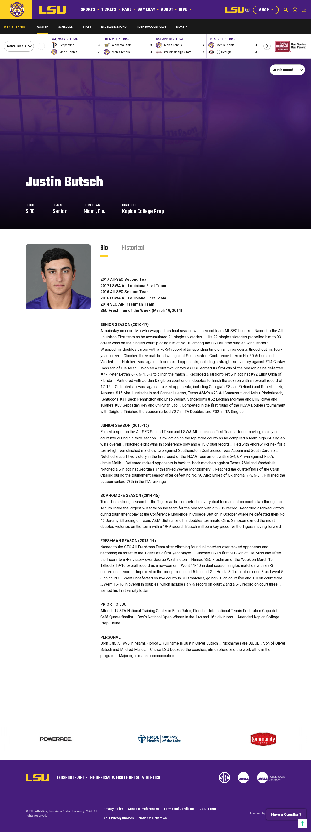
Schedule (65, 26)
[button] (267, 46)
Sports (88, 10)
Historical (132, 248)
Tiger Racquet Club (151, 26)
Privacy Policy (113, 809)
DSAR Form (207, 809)
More (180, 26)
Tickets (108, 10)
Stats (86, 26)
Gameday (146, 10)
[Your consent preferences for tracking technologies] (302, 823)
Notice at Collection (153, 818)
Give (183, 10)
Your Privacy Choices (119, 818)
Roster (42, 26)
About (167, 10)
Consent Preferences (143, 809)
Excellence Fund (114, 28)
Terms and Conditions (179, 809)
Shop (269, 10)
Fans (127, 10)
